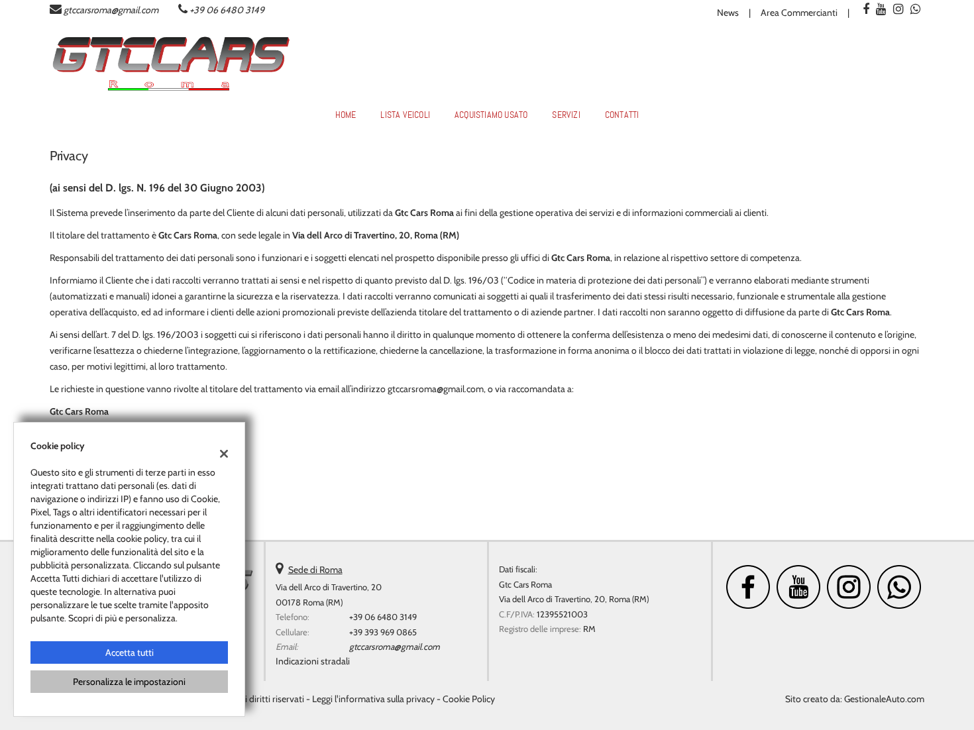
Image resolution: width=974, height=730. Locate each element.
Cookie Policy (469, 699)
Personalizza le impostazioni (129, 682)
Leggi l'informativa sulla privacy (373, 699)
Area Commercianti (799, 13)
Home (345, 115)
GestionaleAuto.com (884, 699)
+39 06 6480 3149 (226, 10)
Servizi (566, 115)
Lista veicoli (405, 115)
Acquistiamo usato (491, 115)
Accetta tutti (129, 652)
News (728, 13)
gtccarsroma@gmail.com (111, 10)
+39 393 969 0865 (383, 632)
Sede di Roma (315, 570)
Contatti (622, 115)
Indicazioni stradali (313, 661)
